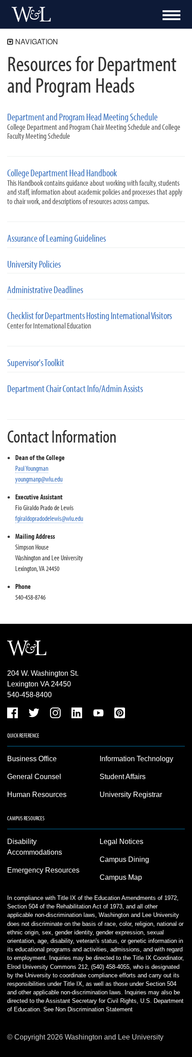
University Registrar (131, 794)
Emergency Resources (43, 870)
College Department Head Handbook (62, 173)
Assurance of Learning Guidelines (56, 238)
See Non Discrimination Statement (88, 1009)
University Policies (34, 264)
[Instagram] (55, 714)
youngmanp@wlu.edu (39, 478)
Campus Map (121, 877)
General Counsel (34, 776)
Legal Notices (121, 841)
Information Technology (136, 759)
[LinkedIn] (76, 714)
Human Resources (37, 794)
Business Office (32, 759)
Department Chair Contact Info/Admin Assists (75, 388)
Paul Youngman (31, 468)
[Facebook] (12, 714)
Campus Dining (124, 859)
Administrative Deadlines (45, 289)
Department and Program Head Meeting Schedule (82, 117)
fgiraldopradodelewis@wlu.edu (49, 518)
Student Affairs (123, 776)
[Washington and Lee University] (29, 14)
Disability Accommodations (34, 847)
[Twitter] (34, 714)
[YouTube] (98, 714)
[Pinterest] (119, 714)
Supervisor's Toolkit (35, 362)
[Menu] (171, 15)
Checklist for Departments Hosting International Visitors (89, 315)
